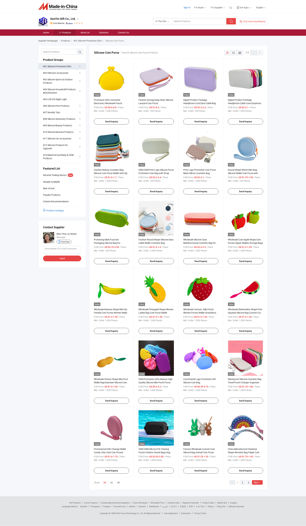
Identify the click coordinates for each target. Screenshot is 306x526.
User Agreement (171, 513)
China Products (90, 502)
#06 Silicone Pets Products (56, 105)
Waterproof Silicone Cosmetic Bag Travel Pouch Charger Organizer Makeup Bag (244, 382)
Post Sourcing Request (254, 21)
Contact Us (123, 32)
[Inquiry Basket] (231, 7)
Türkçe (210, 506)
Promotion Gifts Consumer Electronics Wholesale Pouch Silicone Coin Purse (108, 103)
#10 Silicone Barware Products (58, 131)
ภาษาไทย (200, 506)
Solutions (103, 32)
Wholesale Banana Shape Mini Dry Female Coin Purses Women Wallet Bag (111, 313)
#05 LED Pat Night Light (55, 99)
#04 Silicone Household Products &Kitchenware (59, 91)
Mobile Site (222, 502)
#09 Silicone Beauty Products (57, 125)
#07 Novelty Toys (51, 112)
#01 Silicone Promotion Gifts (57, 66)
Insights (233, 502)
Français (106, 506)
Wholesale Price (157, 502)
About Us (85, 32)
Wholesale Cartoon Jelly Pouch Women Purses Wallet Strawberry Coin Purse (199, 313)
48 (118, 482)
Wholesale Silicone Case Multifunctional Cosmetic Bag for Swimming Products (199, 243)
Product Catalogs (55, 210)
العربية (165, 506)
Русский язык (120, 506)
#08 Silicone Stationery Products (59, 118)
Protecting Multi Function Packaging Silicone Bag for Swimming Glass (107, 243)
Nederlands (154, 506)
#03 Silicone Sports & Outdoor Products (58, 81)
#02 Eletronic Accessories (55, 72)
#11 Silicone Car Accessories (57, 138)
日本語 (183, 506)
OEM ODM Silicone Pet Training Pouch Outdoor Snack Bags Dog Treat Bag (154, 452)
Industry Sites (173, 502)
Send (62, 258)
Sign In (187, 7)
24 (104, 482)
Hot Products (75, 502)
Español (83, 506)
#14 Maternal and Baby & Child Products (58, 156)
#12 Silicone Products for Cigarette (55, 147)
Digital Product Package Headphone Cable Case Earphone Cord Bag (244, 103)
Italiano (132, 506)
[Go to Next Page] (260, 52)
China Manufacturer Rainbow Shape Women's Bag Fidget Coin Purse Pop (243, 452)
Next (256, 482)
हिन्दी (191, 506)
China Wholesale (140, 502)
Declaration (186, 513)
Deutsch (142, 506)
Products (66, 32)
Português (95, 506)
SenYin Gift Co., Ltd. (63, 18)
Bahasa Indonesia (236, 506)
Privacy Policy (200, 513)
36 (111, 482)
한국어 (174, 506)
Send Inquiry (111, 121)
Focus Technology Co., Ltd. (132, 513)
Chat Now (65, 241)
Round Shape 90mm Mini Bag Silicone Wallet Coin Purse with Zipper (243, 173)
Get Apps (244, 7)
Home (46, 32)
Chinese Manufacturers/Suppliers (115, 502)
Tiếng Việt (220, 506)
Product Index (208, 502)
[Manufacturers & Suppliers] (58, 6)
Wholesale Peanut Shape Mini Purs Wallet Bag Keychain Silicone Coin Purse (111, 382)
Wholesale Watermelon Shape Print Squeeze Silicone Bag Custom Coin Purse (245, 313)
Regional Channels (191, 502)
